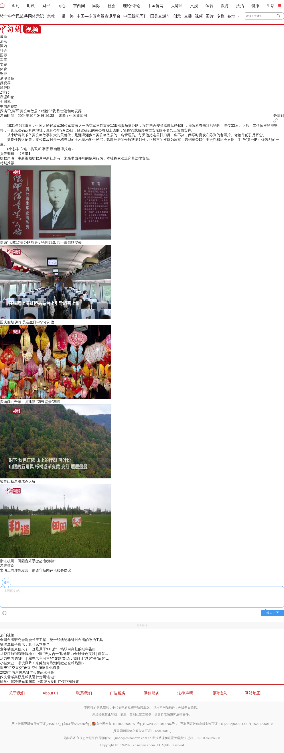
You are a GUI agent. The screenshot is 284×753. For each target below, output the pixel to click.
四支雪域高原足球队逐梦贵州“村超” (27, 677)
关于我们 (17, 693)
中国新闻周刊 (135, 16)
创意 (177, 16)
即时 (16, 6)
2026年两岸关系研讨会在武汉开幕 (27, 672)
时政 (31, 6)
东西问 (79, 6)
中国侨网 (156, 6)
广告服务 (118, 693)
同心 (62, 6)
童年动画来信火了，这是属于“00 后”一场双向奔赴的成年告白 (48, 649)
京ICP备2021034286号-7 (160, 723)
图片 (210, 16)
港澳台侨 (7, 78)
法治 (240, 6)
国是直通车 (160, 16)
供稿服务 (152, 693)
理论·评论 (131, 6)
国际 (96, 6)
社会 (112, 6)
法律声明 (185, 693)
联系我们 (84, 693)
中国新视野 (9, 106)
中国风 (5, 102)
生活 (271, 6)
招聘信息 (219, 693)
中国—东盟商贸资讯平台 (98, 16)
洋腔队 (5, 88)
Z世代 (4, 92)
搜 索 (280, 16)
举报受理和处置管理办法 (169, 738)
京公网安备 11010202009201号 (118, 723)
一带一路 (66, 16)
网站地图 (253, 693)
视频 (199, 16)
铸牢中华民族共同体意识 (22, 16)
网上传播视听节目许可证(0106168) (36, 723)
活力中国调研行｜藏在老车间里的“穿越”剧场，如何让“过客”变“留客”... (54, 658)
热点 (3, 41)
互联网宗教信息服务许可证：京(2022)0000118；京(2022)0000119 (226, 723)
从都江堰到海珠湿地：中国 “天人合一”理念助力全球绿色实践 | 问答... (54, 654)
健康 (255, 6)
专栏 (221, 16)
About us (50, 693)
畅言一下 (272, 613)
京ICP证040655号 (75, 723)
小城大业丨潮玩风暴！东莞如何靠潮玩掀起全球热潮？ (42, 663)
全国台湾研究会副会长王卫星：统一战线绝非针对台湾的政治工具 (51, 640)
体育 (209, 6)
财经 (46, 6)
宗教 (51, 16)
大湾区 (177, 6)
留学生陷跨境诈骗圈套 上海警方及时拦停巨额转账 (39, 682)
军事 (3, 60)
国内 (3, 46)
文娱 (194, 6)
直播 (188, 16)
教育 (225, 6)
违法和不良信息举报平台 (81, 738)
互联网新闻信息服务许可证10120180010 (142, 731)
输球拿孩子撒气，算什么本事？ (25, 644)
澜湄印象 (7, 97)
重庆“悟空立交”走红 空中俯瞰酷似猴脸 (30, 668)
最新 (3, 36)
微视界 (5, 83)
